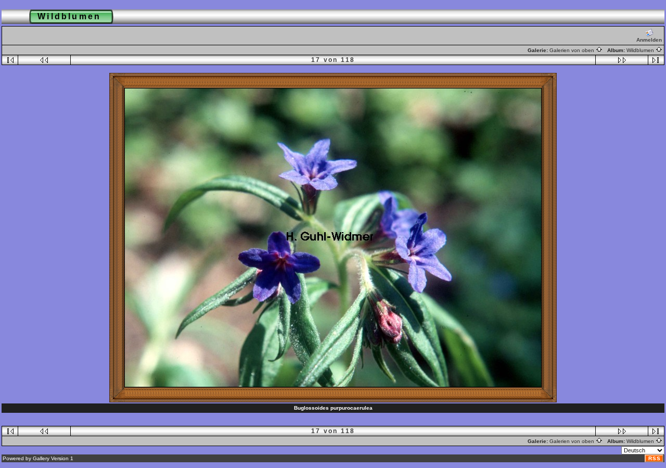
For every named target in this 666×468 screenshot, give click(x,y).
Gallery (41, 458)
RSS (654, 458)
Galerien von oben (572, 50)
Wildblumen (641, 50)
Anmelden (649, 40)
